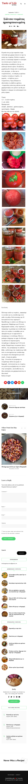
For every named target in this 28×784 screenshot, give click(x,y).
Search (4, 550)
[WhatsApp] (22, 382)
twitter (11, 697)
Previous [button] (21, 428)
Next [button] (24, 428)
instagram (14, 697)
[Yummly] (19, 382)
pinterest (16, 697)
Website (4, 523)
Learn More (14, 701)
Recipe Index (11, 774)
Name (3, 506)
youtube (19, 697)
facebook (9, 697)
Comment (4, 491)
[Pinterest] (15, 382)
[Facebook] (8, 382)
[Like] (5, 382)
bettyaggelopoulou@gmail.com (9, 563)
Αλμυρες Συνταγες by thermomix (14, 14)
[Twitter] (12, 382)
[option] (14, 452)
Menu (24, 3)
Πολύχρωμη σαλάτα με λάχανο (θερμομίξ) (14, 467)
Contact (18, 774)
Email (3, 515)
